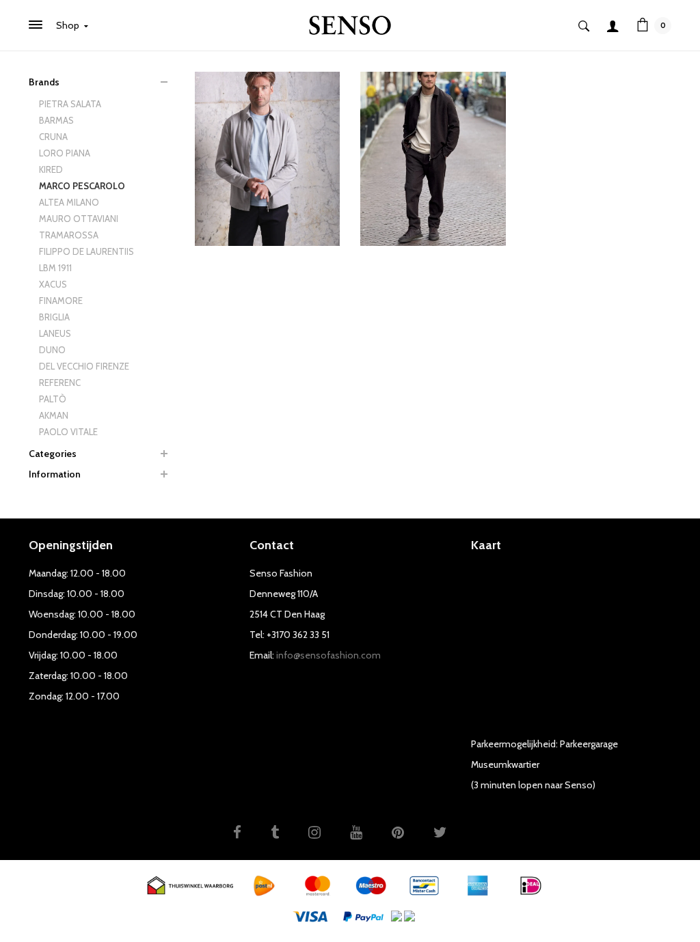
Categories (53, 453)
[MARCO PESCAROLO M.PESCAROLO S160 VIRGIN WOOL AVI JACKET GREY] (267, 158)
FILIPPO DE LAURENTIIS (86, 251)
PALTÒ (52, 398)
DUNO (52, 349)
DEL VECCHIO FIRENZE (84, 366)
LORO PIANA (64, 153)
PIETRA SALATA (70, 103)
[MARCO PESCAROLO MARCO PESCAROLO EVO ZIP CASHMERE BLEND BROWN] (433, 158)
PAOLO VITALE (68, 431)
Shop (68, 25)
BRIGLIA (54, 316)
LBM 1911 (55, 267)
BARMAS (56, 120)
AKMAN (53, 415)
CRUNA (53, 136)
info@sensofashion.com (328, 655)
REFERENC (60, 382)
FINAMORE (61, 300)
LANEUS (55, 333)
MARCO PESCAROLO (82, 185)
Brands (44, 82)
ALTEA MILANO (69, 202)
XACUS (53, 284)
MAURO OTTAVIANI (78, 218)
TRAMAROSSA (68, 235)
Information (55, 474)
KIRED (51, 169)
